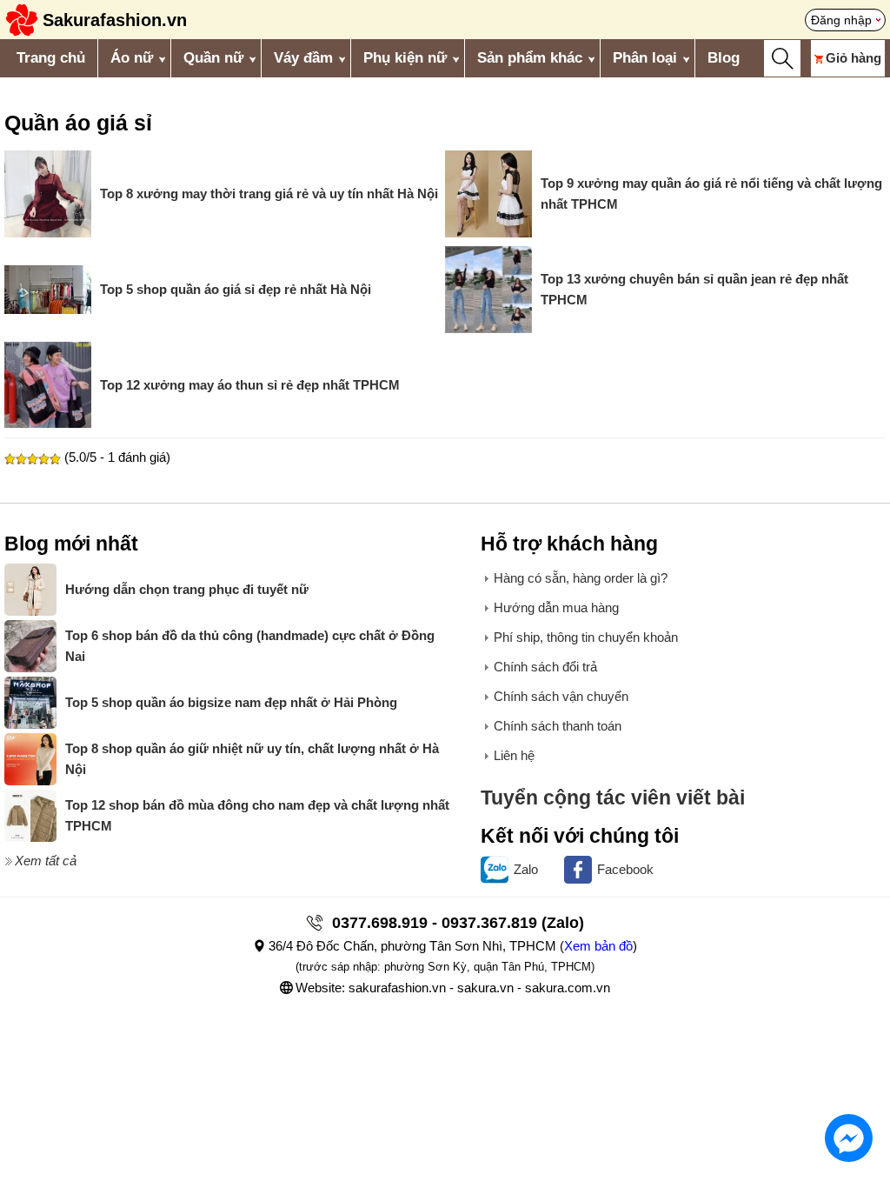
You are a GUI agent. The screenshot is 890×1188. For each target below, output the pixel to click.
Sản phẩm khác (529, 58)
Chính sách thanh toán (557, 725)
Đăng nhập (841, 20)
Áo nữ (131, 58)
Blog (723, 58)
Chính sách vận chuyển (561, 696)
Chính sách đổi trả (545, 666)
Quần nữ (213, 58)
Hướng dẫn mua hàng (556, 607)
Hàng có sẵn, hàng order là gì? (581, 578)
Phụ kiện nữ (405, 58)
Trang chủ (51, 58)
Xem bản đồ (598, 945)
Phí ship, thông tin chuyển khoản (586, 637)
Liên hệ (514, 755)
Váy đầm (303, 58)
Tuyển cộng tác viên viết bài (613, 798)
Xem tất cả (45, 860)
